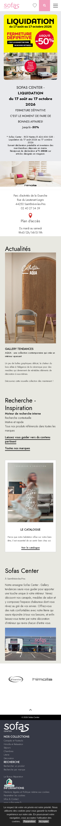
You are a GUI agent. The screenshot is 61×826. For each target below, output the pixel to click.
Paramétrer (29, 821)
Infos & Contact (11, 799)
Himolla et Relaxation (13, 744)
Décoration (9, 758)
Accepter (43, 821)
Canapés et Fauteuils (13, 740)
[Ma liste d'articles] (34, 5)
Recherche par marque (14, 769)
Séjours (7, 747)
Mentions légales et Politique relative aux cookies (26, 792)
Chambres (8, 751)
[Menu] (55, 5)
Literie (6, 754)
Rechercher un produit (14, 766)
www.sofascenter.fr (13, 802)
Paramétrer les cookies (14, 795)
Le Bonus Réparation (13, 776)
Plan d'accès (30, 221)
